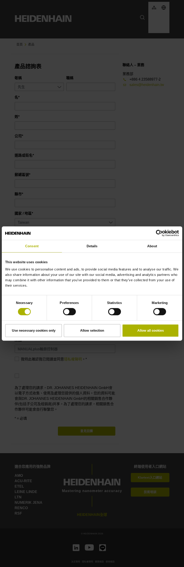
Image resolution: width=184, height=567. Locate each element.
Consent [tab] (32, 246)
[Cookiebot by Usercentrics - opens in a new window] (159, 233)
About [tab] (152, 246)
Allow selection (92, 330)
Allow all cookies (150, 330)
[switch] (69, 311)
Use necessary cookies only (33, 330)
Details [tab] (92, 246)
